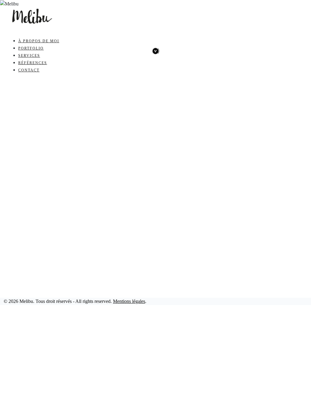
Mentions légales (129, 301)
